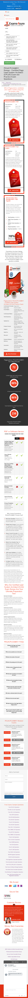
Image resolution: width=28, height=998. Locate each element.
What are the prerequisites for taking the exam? (14, 681)
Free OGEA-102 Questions (14, 852)
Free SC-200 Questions (14, 847)
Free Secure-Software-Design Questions (14, 867)
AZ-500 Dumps (14, 959)
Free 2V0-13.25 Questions (14, 812)
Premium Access (9, 62)
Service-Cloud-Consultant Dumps (14, 954)
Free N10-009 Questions (14, 817)
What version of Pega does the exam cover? (14, 668)
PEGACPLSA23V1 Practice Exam (16, 745)
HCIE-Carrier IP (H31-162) (12, 53)
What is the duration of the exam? (13, 657)
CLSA (20, 83)
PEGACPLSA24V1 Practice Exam (16, 758)
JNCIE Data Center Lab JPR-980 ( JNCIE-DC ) (11, 37)
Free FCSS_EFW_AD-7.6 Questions (14, 864)
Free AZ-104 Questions (14, 822)
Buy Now (19, 739)
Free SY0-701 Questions (14, 807)
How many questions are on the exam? (14, 651)
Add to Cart (15, 140)
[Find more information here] (15, 978)
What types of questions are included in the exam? (14, 674)
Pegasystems (8, 82)
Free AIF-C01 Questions (14, 832)
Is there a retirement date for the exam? (14, 693)
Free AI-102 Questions (14, 837)
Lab (6, 31)
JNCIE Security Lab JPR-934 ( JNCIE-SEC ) (11, 45)
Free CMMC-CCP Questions (14, 829)
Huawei (7, 51)
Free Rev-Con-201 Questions (14, 809)
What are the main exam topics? (13, 698)
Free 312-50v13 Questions (14, 839)
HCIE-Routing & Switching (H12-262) (12, 56)
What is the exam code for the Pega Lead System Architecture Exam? (14, 687)
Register (7, 15)
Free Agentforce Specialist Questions (14, 859)
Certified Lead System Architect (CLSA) (10, 83)
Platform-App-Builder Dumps (14, 956)
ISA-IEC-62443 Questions (14, 857)
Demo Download (12, 354)
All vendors (8, 59)
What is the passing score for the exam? (14, 662)
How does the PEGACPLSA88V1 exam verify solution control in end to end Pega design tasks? (14, 711)
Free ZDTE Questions (14, 814)
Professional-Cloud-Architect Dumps (14, 951)
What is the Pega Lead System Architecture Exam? (14, 646)
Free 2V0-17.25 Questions (14, 827)
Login (8, 12)
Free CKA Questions (14, 844)
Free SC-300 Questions (14, 849)
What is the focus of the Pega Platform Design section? (14, 704)
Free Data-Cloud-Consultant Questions (14, 869)
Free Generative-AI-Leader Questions (14, 862)
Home (6, 28)
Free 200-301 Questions (14, 819)
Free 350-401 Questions (14, 824)
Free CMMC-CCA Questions (14, 834)
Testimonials (18, 59)
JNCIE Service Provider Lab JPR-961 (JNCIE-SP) (11, 48)
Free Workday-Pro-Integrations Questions (14, 872)
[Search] (17, 18)
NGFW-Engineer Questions (14, 854)
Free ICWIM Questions (14, 842)
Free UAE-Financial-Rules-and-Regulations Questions (14, 875)
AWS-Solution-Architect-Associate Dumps (14, 949)
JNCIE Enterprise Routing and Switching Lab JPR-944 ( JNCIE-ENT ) (12, 41)
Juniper (7, 34)
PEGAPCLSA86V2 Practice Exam (16, 732)
